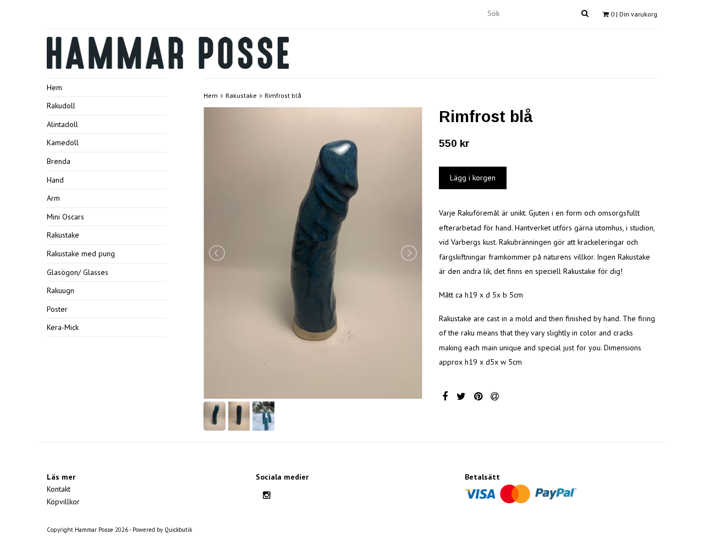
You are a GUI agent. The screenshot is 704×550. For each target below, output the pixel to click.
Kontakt (58, 489)
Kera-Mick (63, 327)
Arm (53, 198)
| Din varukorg (633, 14)
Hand (55, 180)
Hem (54, 87)
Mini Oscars (65, 217)
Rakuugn (60, 290)
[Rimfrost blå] (313, 253)
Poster (57, 309)
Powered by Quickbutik (162, 530)
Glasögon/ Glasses (77, 272)
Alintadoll (62, 124)
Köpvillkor (63, 502)
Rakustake (63, 235)
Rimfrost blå (283, 95)
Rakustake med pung (81, 253)
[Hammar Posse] (168, 51)
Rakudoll (61, 106)
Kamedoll (63, 142)
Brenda (58, 161)
